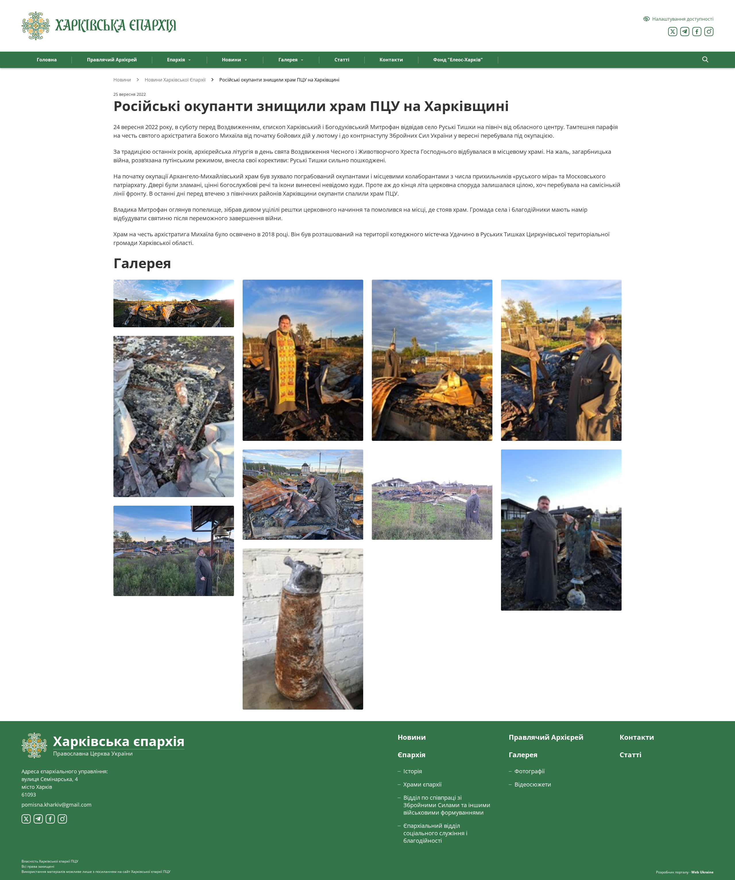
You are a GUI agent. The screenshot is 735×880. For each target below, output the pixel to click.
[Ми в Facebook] (696, 31)
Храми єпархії (422, 784)
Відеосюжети (532, 784)
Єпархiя (411, 754)
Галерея (523, 754)
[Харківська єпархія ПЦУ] (99, 25)
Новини (412, 737)
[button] (705, 60)
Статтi (630, 754)
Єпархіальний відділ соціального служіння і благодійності (435, 833)
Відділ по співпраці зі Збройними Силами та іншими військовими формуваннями (446, 805)
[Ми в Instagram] (708, 31)
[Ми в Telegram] (684, 31)
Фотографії (529, 771)
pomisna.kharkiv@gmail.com (57, 804)
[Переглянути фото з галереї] (173, 303)
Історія (412, 771)
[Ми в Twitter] (672, 31)
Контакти (637, 737)
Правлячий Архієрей (546, 737)
